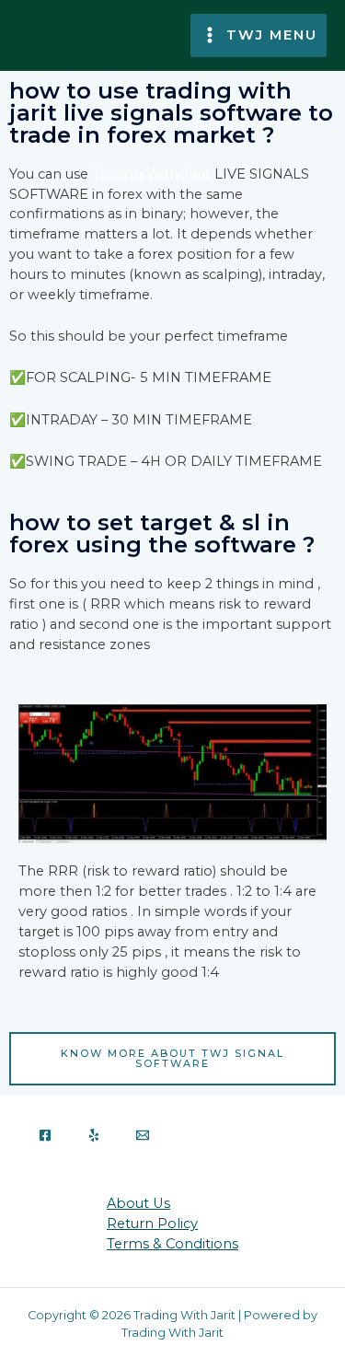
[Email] (142, 1135)
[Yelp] (93, 1135)
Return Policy (152, 1223)
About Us (138, 1203)
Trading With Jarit (151, 174)
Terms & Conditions (172, 1244)
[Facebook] (45, 1135)
